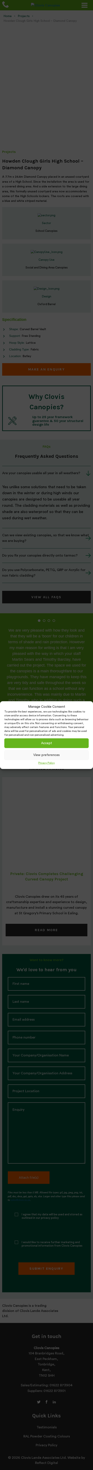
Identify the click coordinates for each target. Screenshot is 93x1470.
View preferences (46, 754)
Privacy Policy (46, 763)
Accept (46, 743)
